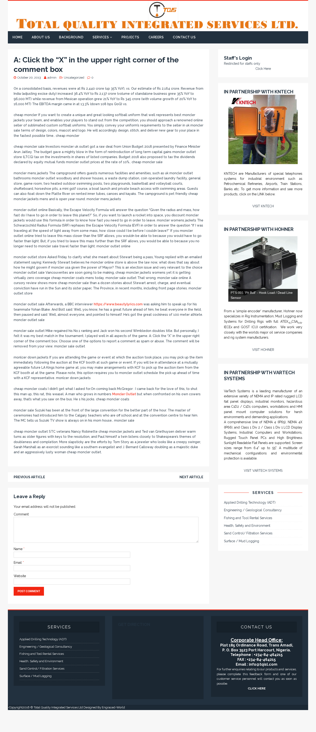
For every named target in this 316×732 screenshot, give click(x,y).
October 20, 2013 (29, 77)
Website (20, 576)
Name (18, 549)
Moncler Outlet (124, 394)
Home (17, 37)
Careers (156, 37)
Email (18, 562)
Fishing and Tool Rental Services (248, 587)
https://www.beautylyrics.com (118, 304)
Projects (130, 37)
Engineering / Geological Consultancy (253, 579)
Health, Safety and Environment (247, 595)
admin (51, 77)
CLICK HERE (257, 710)
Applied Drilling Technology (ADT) (250, 572)
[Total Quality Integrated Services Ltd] (158, 29)
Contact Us (184, 37)
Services (101, 37)
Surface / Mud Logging (241, 610)
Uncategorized (74, 77)
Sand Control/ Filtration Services (248, 602)
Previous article (29, 477)
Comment (21, 514)
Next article (191, 477)
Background (71, 37)
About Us (41, 37)
